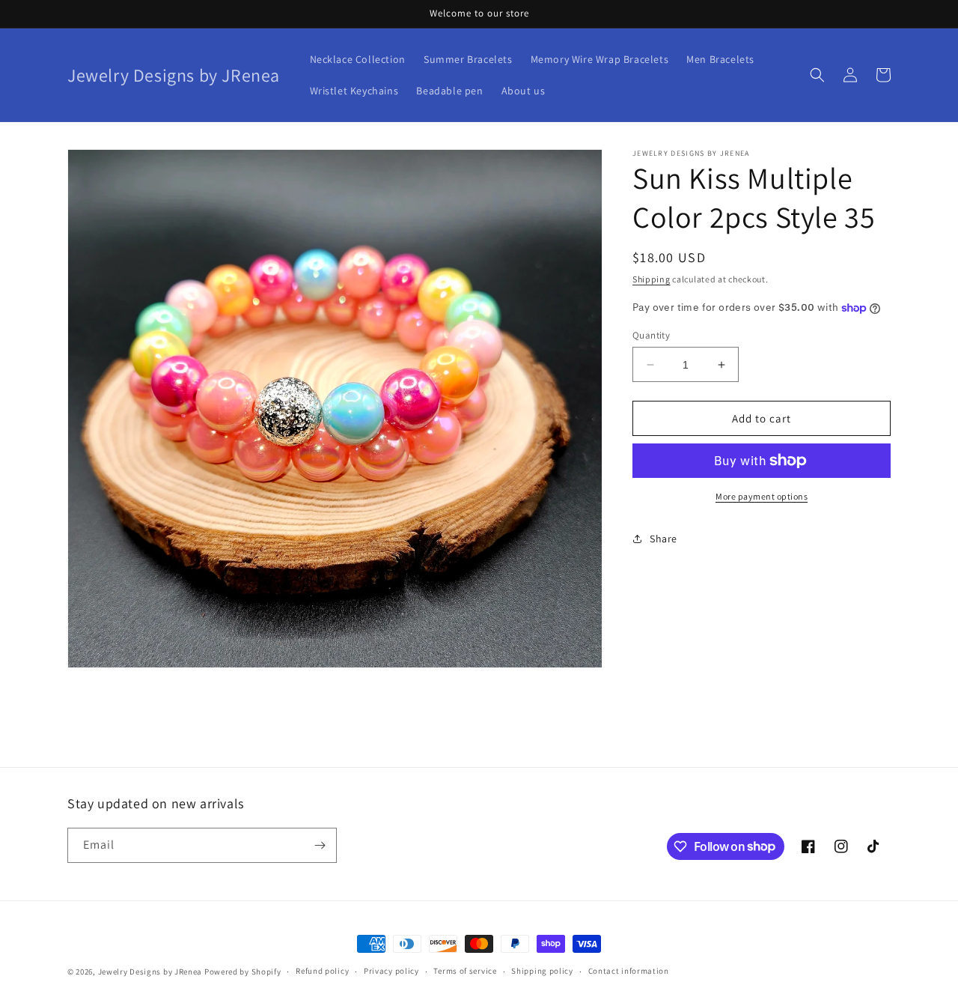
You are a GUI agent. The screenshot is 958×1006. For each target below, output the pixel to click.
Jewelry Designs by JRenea (150, 971)
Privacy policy (391, 971)
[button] (817, 74)
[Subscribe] (319, 845)
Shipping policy (542, 971)
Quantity (651, 335)
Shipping (651, 279)
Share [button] (663, 538)
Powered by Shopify (242, 971)
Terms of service (464, 971)
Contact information (628, 971)
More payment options (762, 496)
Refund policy (322, 971)
